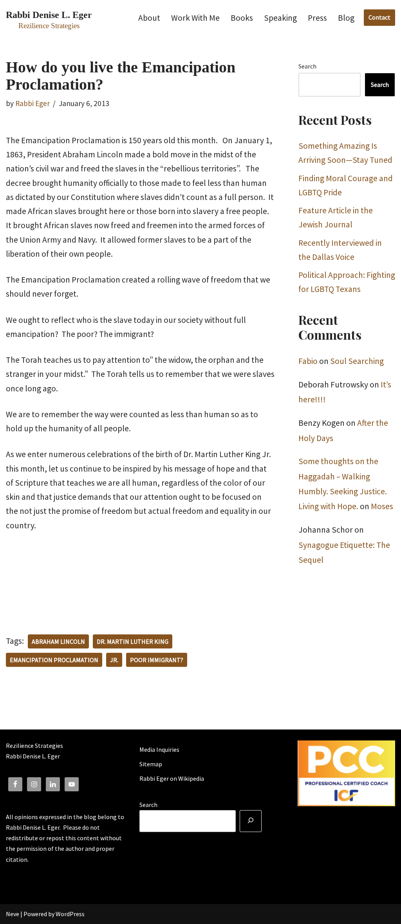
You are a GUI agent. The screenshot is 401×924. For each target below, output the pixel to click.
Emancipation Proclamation (54, 660)
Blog (346, 18)
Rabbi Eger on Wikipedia (171, 778)
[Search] (251, 821)
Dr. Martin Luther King (132, 641)
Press (317, 18)
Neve (12, 914)
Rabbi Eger (32, 103)
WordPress (70, 914)
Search (307, 66)
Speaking (280, 18)
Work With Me (195, 18)
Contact (379, 17)
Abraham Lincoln (58, 641)
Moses (382, 506)
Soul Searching (357, 361)
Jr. (114, 660)
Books (242, 18)
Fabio (308, 361)
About (149, 18)
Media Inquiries (159, 749)
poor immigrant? (156, 660)
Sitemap (150, 764)
